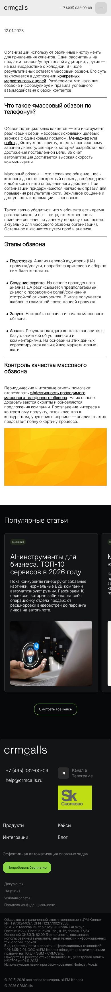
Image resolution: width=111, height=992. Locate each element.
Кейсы (64, 825)
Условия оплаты (17, 898)
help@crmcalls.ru (24, 780)
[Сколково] (75, 798)
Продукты (13, 825)
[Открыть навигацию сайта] (101, 8)
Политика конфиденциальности (29, 905)
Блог (63, 837)
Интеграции (15, 837)
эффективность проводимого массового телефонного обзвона (44, 395)
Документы (13, 884)
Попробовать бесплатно (27, 867)
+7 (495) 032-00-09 (76, 8)
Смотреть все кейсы (55, 709)
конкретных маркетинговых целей (41, 78)
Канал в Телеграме (82, 773)
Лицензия (12, 891)
